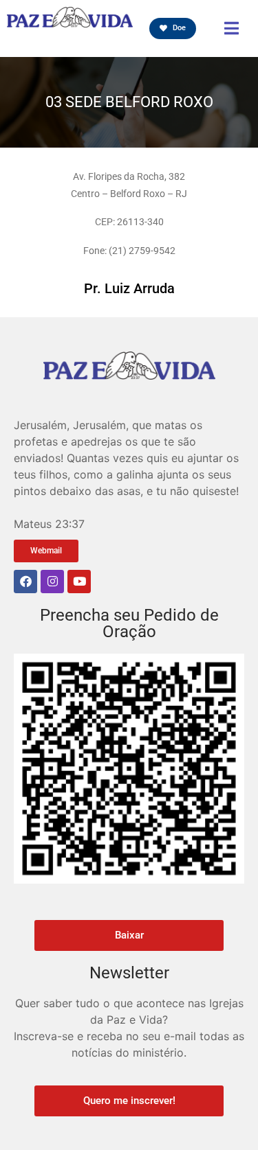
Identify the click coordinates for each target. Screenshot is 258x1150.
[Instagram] (52, 581)
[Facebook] (25, 581)
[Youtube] (79, 581)
